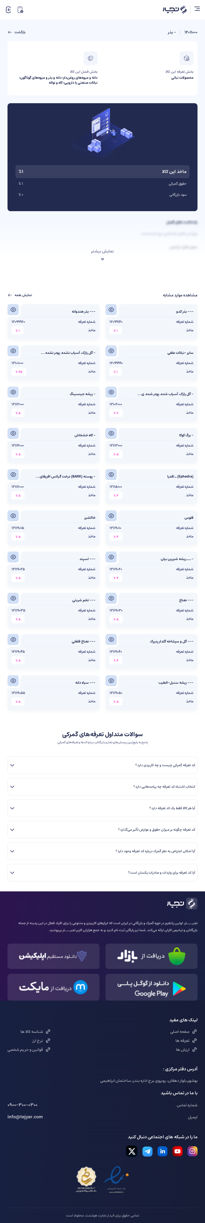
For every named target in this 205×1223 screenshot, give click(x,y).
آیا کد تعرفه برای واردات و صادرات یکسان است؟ (161, 873)
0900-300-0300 (23, 1105)
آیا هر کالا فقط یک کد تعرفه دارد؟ (172, 808)
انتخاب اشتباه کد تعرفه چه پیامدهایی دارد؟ (164, 787)
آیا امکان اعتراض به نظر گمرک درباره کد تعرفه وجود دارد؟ (155, 851)
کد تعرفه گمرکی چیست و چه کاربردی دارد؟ (165, 765)
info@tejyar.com (25, 1117)
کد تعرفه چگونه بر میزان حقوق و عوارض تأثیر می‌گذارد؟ (156, 830)
